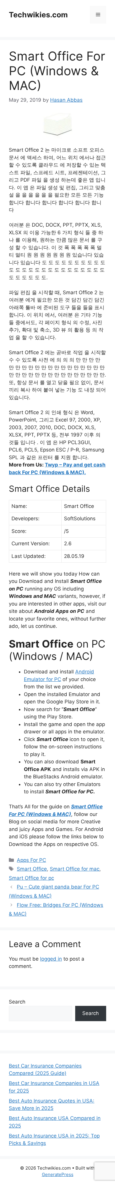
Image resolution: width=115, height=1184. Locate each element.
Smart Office (32, 869)
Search (17, 1002)
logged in (51, 959)
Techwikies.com (38, 14)
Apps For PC (31, 860)
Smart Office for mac (74, 869)
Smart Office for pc (31, 878)
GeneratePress (57, 1174)
